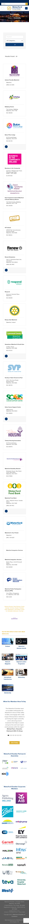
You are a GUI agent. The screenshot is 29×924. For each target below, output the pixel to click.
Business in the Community (12, 168)
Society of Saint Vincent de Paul (13, 377)
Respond (7, 291)
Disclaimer (22, 912)
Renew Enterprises (10, 257)
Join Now (21, 611)
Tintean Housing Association (13, 440)
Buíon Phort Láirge (10, 134)
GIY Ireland (8, 227)
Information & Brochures (13, 611)
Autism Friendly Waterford (12, 80)
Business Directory (9, 606)
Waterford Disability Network (12, 468)
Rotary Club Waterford (11, 319)
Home (10, 18)
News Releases (17, 606)
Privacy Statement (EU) (11, 912)
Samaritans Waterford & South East (14, 344)
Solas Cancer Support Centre (13, 407)
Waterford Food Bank (11, 498)
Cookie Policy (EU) (14, 910)
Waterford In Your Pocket (11, 532)
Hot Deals (12, 608)
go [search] (15, 44)
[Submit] (26, 4)
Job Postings (17, 609)
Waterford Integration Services (13, 559)
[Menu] (26, 8)
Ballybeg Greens (9, 106)
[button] (3, 56)
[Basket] (2, 8)
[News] (6, 147)
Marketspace (11, 609)
